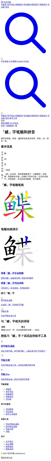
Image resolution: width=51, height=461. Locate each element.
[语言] (2, 59)
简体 (3, 123)
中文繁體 (13, 61)
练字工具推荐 (11, 414)
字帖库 (4, 5)
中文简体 (5, 61)
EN (10, 123)
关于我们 (9, 442)
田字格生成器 (11, 427)
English (20, 61)
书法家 (8, 399)
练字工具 (13, 118)
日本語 (26, 61)
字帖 (7, 432)
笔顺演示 (43, 5)
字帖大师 (9, 429)
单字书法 (11, 5)
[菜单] (2, 113)
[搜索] (25, 57)
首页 (3, 126)
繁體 (7, 123)
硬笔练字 (35, 5)
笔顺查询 (19, 5)
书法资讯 (9, 412)
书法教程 (27, 5)
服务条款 (9, 447)
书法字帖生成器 (12, 424)
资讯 (7, 7)
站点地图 (9, 444)
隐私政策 (9, 449)
